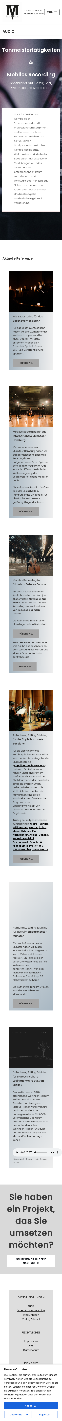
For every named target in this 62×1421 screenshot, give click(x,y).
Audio (31, 1306)
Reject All (44, 1414)
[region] (31, 1392)
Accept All (31, 1405)
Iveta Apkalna (37, 827)
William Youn (20, 827)
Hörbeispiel (26, 363)
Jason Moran (40, 849)
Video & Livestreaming (31, 1310)
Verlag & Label (31, 1319)
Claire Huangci (39, 823)
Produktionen (31, 1314)
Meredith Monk (22, 831)
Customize (16, 1414)
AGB (31, 1345)
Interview (25, 666)
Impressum (31, 1341)
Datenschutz (31, 1350)
